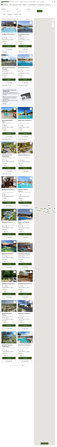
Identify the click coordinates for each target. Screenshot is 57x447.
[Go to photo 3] (6, 31)
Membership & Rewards (14, 1)
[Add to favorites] (15, 22)
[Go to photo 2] (5, 31)
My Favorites (47, 4)
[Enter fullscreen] (53, 20)
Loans (38, 1)
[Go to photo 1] (4, 31)
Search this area (45, 443)
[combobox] (8, 11)
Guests (28, 9)
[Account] (55, 2)
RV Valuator (42, 1)
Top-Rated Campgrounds (32, 4)
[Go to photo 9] (12, 31)
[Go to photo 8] (11, 31)
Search (40, 11)
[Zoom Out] (53, 26)
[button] (4, 103)
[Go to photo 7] (10, 31)
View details (4, 41)
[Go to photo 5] (8, 31)
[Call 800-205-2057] (53, 2)
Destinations (3, 9)
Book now (9, 46)
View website (9, 49)
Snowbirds (25, 4)
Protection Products (32, 1)
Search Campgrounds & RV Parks (15, 4)
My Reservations (41, 4)
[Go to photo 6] (9, 31)
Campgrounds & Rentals (23, 1)
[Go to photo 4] (7, 31)
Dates (17, 9)
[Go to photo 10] (13, 31)
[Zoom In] (53, 23)
